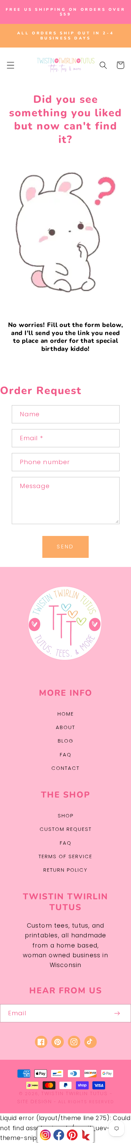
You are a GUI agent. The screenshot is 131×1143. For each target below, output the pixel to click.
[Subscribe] (117, 1013)
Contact (65, 768)
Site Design (34, 1101)
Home (65, 713)
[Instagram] (45, 1135)
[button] (10, 65)
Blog (66, 740)
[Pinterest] (72, 1135)
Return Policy (65, 869)
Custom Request (66, 829)
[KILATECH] (85, 1135)
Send (65, 546)
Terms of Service (65, 856)
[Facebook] (59, 1135)
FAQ (66, 754)
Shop (66, 815)
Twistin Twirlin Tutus (74, 1093)
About (65, 727)
